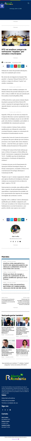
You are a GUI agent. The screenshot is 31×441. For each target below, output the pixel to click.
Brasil (3, 334)
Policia (4, 261)
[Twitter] (11, 66)
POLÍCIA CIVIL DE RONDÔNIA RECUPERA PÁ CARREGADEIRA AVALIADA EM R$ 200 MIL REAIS (14, 286)
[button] (2, 6)
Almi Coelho (8, 62)
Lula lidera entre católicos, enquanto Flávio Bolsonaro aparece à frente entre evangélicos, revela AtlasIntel (22, 331)
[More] (26, 66)
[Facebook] (8, 66)
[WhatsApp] (19, 66)
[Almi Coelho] (3, 62)
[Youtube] (20, 241)
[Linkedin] (22, 66)
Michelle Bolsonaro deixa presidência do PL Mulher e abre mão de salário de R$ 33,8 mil (22, 352)
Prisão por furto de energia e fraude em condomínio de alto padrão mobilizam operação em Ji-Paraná (15, 276)
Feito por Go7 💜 (15, 439)
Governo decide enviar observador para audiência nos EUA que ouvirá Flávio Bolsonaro (8, 330)
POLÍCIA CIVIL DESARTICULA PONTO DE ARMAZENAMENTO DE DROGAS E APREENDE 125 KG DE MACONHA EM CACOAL (15, 265)
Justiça (4, 272)
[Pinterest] (15, 66)
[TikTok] (15, 241)
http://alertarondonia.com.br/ (15, 238)
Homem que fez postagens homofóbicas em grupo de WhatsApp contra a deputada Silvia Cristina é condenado (23, 302)
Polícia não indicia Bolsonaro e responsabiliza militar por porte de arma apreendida (8, 352)
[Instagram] (13, 241)
